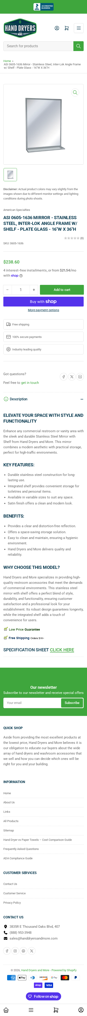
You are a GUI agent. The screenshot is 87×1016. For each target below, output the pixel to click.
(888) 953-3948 (20, 933)
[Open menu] (79, 28)
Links (6, 811)
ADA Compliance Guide (18, 858)
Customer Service (14, 893)
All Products (11, 821)
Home (7, 61)
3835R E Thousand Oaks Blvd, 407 (35, 927)
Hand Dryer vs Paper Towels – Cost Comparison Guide (37, 839)
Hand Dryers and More (35, 970)
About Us (9, 802)
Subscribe (72, 703)
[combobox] (43, 46)
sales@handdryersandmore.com (34, 938)
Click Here (62, 649)
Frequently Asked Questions (21, 849)
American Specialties (16, 210)
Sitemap (8, 830)
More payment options (43, 310)
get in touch (30, 383)
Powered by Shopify (64, 970)
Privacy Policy (12, 902)
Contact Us (10, 884)
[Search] (78, 46)
